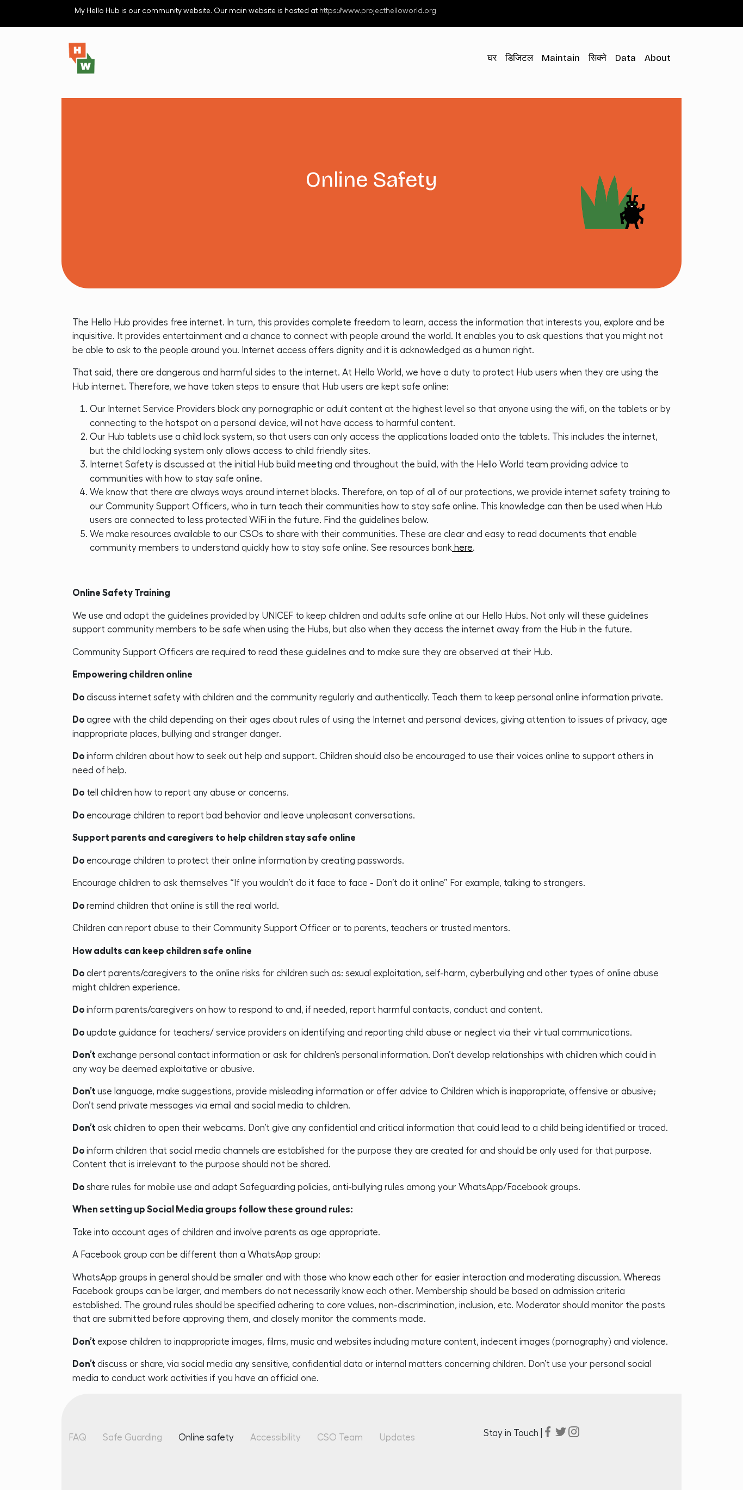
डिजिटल (519, 58)
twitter (560, 1431)
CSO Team (340, 1437)
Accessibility (275, 1437)
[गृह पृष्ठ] (86, 58)
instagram (573, 1431)
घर (492, 58)
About (658, 58)
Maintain (561, 58)
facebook (547, 1431)
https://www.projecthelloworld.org (377, 11)
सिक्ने (597, 58)
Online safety (206, 1437)
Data (625, 58)
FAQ (77, 1437)
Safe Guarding (132, 1437)
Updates (397, 1437)
